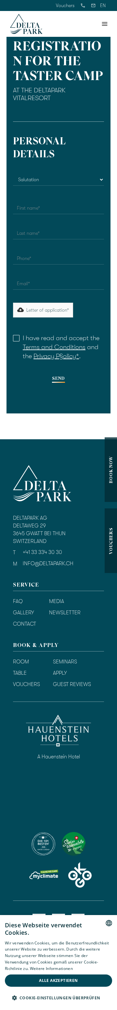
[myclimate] (43, 875)
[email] (93, 5)
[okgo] (80, 875)
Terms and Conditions (54, 347)
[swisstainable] (43, 843)
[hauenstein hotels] (58, 730)
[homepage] (26, 24)
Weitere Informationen (51, 968)
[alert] (58, 962)
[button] (102, 5)
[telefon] (83, 5)
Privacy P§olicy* (56, 356)
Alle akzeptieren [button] (58, 980)
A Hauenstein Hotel (58, 757)
